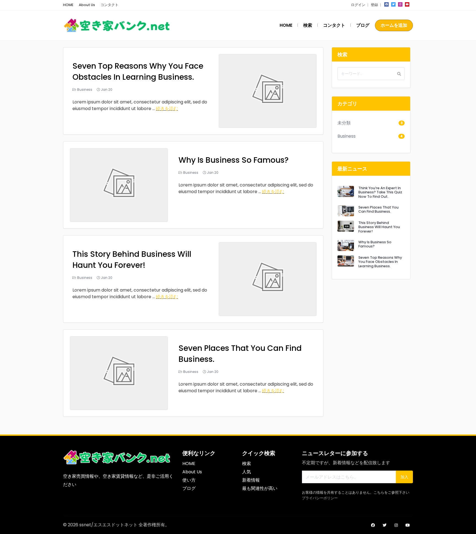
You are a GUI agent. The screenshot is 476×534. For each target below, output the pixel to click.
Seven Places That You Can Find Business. (378, 209)
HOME (68, 4)
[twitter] (393, 4)
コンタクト (109, 4)
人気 (246, 472)
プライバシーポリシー (320, 498)
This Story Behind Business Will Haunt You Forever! (131, 260)
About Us (87, 4)
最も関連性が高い (259, 488)
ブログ (362, 25)
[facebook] (386, 4)
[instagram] (400, 4)
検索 (307, 25)
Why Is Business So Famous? (233, 160)
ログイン (358, 4)
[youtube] (407, 4)
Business (84, 89)
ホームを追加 (394, 25)
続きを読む (167, 108)
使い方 (189, 480)
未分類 (344, 123)
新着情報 (251, 480)
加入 (404, 477)
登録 (374, 4)
